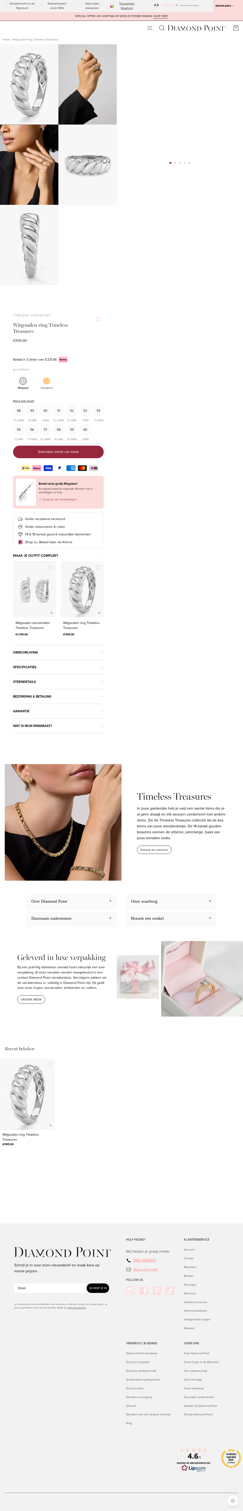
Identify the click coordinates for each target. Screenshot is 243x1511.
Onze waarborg (193, 1388)
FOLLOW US (134, 1280)
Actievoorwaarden (195, 1311)
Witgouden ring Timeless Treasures (81, 626)
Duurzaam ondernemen (199, 1397)
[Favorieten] (226, 28)
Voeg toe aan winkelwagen (58, 499)
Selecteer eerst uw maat (58, 451)
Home (6, 39)
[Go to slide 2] (175, 163)
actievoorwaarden (76, 1307)
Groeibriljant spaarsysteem (143, 1379)
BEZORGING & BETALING (32, 696)
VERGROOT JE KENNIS (141, 1343)
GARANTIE (21, 711)
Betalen (189, 1276)
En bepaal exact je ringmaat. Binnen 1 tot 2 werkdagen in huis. (66, 490)
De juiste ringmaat (137, 1362)
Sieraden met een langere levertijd (148, 1414)
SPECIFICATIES (24, 667)
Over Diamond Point (197, 1353)
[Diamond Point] (196, 28)
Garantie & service (195, 1302)
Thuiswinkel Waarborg (127, 5)
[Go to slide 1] (170, 163)
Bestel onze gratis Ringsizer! (58, 483)
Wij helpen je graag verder (148, 1251)
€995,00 (68, 634)
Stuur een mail (145, 1269)
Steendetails (24, 681)
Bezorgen (190, 1284)
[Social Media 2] (143, 1291)
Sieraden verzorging (139, 1397)
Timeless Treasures (32, 315)
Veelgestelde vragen (197, 1320)
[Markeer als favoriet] (98, 319)
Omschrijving (25, 652)
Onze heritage (193, 1379)
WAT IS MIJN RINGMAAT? (32, 725)
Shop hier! (160, 16)
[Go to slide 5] (189, 163)
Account (189, 1249)
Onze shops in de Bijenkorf (201, 1362)
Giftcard (131, 1405)
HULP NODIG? (135, 1240)
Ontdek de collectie (154, 850)
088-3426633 (144, 1260)
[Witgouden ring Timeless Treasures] (82, 589)
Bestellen (190, 1267)
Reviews (189, 1328)
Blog (129, 1423)
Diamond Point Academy (141, 1353)
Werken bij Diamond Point (200, 1405)
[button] (158, 5)
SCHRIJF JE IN (98, 1288)
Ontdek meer (31, 999)
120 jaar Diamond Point (198, 1414)
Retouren (190, 1293)
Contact (189, 1258)
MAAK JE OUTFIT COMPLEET (35, 555)
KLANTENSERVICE (196, 1240)
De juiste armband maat (141, 1371)
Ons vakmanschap (195, 1371)
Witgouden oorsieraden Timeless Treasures (32, 626)
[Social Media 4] (170, 1291)
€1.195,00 (21, 634)
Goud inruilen (135, 1388)
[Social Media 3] (157, 1291)
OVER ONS (191, 1343)
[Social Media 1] (130, 1291)
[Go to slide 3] (180, 163)
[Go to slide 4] (185, 163)
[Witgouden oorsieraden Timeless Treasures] (34, 589)
